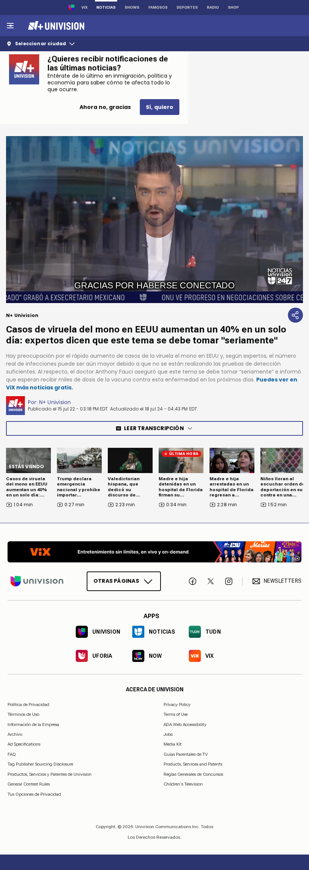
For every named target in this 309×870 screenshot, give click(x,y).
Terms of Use (176, 714)
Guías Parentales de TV (186, 754)
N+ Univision (55, 402)
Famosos (158, 7)
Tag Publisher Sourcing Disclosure (40, 764)
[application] (154, 219)
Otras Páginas (116, 581)
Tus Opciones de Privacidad (34, 794)
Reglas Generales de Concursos (193, 774)
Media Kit (173, 744)
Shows (132, 7)
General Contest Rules (29, 784)
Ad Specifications (24, 744)
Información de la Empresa (33, 724)
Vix (84, 7)
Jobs (168, 734)
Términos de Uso (23, 714)
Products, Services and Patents (193, 764)
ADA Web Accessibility (185, 724)
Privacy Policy (177, 704)
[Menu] (10, 25)
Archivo (15, 734)
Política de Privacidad (28, 704)
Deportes (187, 7)
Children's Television (183, 784)
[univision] (55, 25)
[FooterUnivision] (37, 581)
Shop (233, 7)
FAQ (12, 754)
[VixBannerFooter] (154, 551)
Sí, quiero (159, 107)
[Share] (295, 315)
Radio (213, 7)
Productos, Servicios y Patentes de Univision (50, 774)
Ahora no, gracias (105, 107)
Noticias (106, 7)
